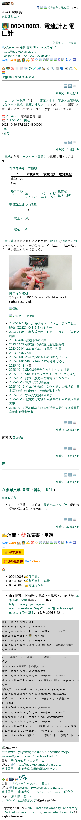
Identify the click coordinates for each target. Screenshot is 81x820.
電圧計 (54, 241)
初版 (27, 120)
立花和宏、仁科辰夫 (65, 43)
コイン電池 (20, 293)
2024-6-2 (12, 116)
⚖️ (71, 68)
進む (11, 16)
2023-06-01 (17, 348)
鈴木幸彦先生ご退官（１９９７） (47, 378)
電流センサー (38, 585)
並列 (74, 241)
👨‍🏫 (5, 26)
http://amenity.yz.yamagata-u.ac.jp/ (38, 788)
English (7, 77)
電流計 (9, 241)
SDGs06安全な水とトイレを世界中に (50, 370)
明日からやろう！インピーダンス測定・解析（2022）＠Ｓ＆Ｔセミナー (44, 325)
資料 (29, 47)
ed (14, 47)
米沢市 (31, 800)
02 (68, 430)
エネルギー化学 (15, 100)
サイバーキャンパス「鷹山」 (30, 783)
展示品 (17, 437)
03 (68, 456)
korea (17, 77)
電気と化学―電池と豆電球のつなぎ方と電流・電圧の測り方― (40, 102)
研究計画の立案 (35, 340)
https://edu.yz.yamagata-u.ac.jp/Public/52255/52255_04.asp (26, 53)
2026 (30, 808)
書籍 (26, 489)
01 (68, 149)
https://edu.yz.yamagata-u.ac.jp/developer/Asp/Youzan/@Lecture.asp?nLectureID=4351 (41, 608)
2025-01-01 (17, 357)
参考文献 (13, 489)
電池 (8, 156)
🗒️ (17, 68)
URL (49, 489)
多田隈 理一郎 (21, 796)
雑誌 (37, 489)
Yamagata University (58, 812)
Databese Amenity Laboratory (56, 808)
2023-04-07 (17, 340)
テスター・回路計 (35, 156)
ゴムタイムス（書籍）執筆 (43, 348)
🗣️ (62, 68)
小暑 (28, 353)
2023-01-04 (17, 332)
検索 (8, 47)
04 (68, 482)
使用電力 (35, 577)
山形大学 (24, 769)
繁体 (31, 77)
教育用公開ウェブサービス (29, 760)
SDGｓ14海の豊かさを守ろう (45, 361)
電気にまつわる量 (25, 204)
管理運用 (8, 769)
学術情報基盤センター (46, 769)
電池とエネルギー (55, 505)
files (4, 129)
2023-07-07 (17, 353)
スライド (50, 47)
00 (68, 93)
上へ (17, 16)
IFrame (38, 47)
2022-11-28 (17, 323)
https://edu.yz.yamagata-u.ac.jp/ (38, 764)
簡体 (25, 77)
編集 (22, 47)
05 (68, 527)
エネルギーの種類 (25, 168)
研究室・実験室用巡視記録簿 (44, 344)
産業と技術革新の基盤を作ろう (46, 357)
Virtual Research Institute (23, 812)
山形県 (22, 800)
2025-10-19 (17, 365)
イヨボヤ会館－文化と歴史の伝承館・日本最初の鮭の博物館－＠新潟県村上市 (44, 388)
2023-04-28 (17, 344)
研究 (6, 133)
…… (4, 64)
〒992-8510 (9, 800)
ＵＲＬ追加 (9, 497)
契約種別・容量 (39, 581)
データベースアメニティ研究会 (52, 792)
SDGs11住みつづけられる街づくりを (50, 374)
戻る (5, 16)
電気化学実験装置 (37, 382)
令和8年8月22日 (59, 8)
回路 (65, 241)
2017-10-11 (14, 120)
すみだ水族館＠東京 (38, 395)
